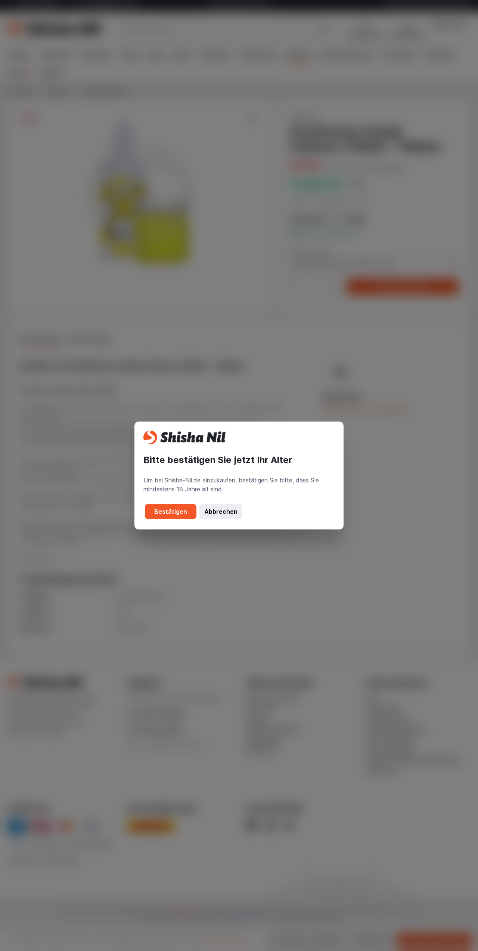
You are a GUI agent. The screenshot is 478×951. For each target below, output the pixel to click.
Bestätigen (170, 511)
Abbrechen (221, 511)
